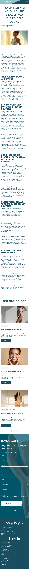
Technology (4, 548)
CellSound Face (5, 544)
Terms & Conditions (6, 560)
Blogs (2, 554)
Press (2, 553)
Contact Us (4, 556)
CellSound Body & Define (7, 545)
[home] (7, 2)
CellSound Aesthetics (14, 288)
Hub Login (3, 564)
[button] (27, 2)
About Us (3, 552)
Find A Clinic (4, 549)
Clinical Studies (5, 550)
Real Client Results (5, 546)
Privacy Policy (4, 561)
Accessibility (4, 563)
